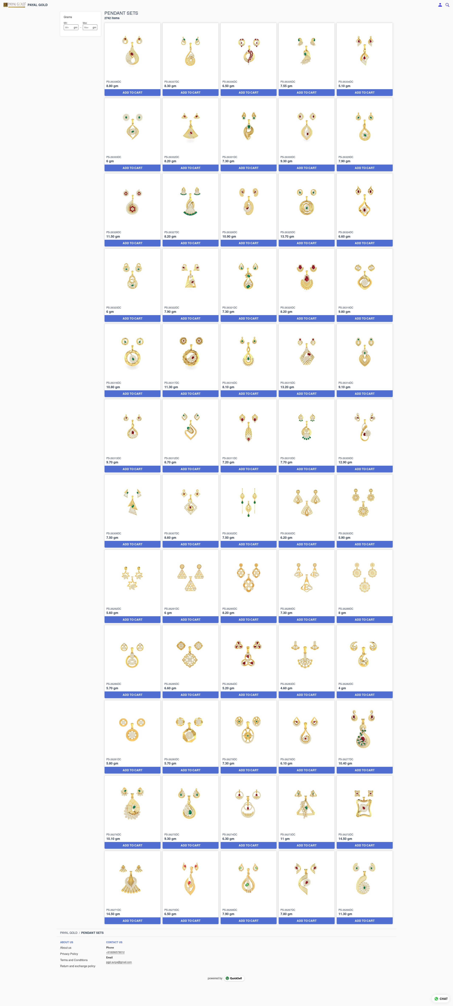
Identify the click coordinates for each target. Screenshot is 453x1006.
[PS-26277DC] (365, 737)
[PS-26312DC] (191, 435)
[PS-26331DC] (249, 134)
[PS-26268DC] (249, 887)
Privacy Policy (69, 954)
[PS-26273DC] (307, 812)
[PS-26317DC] (191, 360)
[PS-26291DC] (191, 586)
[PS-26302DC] (249, 511)
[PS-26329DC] (365, 134)
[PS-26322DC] (191, 285)
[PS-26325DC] (307, 210)
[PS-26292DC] (133, 586)
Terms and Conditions (74, 960)
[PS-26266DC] (365, 887)
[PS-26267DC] (307, 887)
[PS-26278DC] (307, 737)
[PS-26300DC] (307, 511)
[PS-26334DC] (365, 59)
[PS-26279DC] (249, 737)
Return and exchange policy (77, 966)
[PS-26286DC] (133, 661)
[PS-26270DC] (191, 887)
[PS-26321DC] (249, 285)
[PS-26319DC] (365, 285)
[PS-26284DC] (249, 661)
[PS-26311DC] (249, 435)
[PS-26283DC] (307, 661)
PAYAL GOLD (38, 5)
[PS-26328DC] (133, 210)
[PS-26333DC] (133, 134)
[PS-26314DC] (365, 360)
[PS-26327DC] (191, 210)
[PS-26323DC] (133, 285)
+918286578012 (115, 952)
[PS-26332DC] (191, 134)
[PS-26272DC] (365, 812)
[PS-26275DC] (191, 812)
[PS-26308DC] (133, 511)
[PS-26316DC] (249, 360)
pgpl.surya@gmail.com (119, 962)
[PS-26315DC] (307, 360)
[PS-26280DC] (191, 737)
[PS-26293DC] (365, 511)
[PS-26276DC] (133, 812)
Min (65, 22)
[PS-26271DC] (133, 887)
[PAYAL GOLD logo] (15, 5)
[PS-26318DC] (133, 360)
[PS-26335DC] (307, 59)
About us (65, 948)
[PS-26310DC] (307, 435)
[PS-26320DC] (307, 285)
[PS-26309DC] (365, 435)
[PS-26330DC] (307, 134)
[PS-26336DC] (249, 59)
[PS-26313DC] (133, 435)
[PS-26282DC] (365, 661)
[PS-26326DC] (249, 210)
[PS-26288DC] (365, 586)
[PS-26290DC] (249, 586)
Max (85, 22)
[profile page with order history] (440, 4)
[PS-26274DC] (249, 812)
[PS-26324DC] (365, 210)
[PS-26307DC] (191, 511)
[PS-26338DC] (133, 59)
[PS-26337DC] (191, 59)
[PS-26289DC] (307, 586)
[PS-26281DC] (133, 737)
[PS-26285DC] (191, 661)
